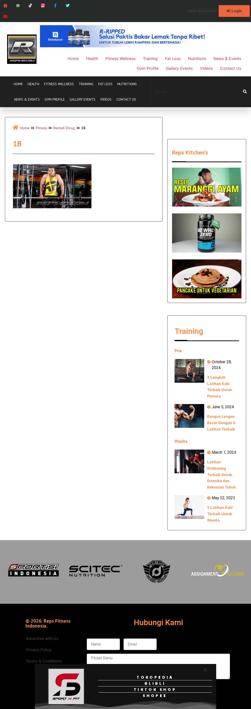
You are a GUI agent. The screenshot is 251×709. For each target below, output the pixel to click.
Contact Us (126, 99)
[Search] (245, 92)
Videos (106, 99)
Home (18, 84)
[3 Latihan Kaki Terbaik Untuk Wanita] (189, 507)
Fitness (41, 128)
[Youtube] (5, 16)
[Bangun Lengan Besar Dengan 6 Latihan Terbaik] (189, 416)
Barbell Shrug (64, 128)
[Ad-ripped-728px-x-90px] (129, 45)
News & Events (27, 99)
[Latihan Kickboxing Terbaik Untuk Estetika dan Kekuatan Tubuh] (189, 461)
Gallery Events (82, 99)
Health (33, 84)
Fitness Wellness (59, 84)
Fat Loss (105, 84)
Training (86, 84)
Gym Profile (55, 99)
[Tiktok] (30, 5)
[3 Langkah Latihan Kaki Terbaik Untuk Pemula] (189, 371)
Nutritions (127, 84)
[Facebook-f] (55, 5)
